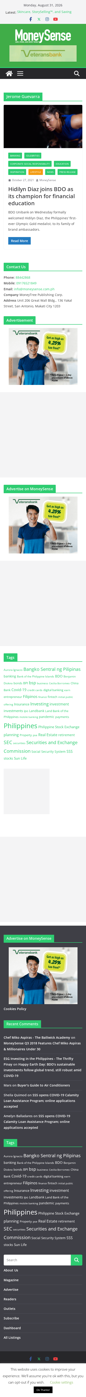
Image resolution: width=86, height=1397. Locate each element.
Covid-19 (18, 689)
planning (11, 734)
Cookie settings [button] (61, 1382)
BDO (59, 676)
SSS (70, 751)
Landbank (36, 711)
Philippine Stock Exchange (58, 727)
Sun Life (20, 758)
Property (26, 735)
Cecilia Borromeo (59, 683)
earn (67, 690)
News (50, 172)
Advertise (11, 1289)
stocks (8, 758)
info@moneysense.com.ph (34, 289)
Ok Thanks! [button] (43, 1390)
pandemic (46, 717)
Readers (10, 1299)
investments (13, 710)
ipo (26, 711)
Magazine (11, 1280)
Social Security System (48, 751)
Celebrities (32, 155)
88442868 (23, 277)
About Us (11, 1270)
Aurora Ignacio (13, 670)
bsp (32, 682)
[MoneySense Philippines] (9, 73)
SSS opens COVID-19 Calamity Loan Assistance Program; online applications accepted (41, 1101)
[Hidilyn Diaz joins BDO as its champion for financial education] (43, 126)
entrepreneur (13, 697)
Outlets (9, 1308)
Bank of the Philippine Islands (35, 676)
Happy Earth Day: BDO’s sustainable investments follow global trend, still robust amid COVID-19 (42, 1070)
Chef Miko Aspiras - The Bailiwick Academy (37, 1037)
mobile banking (28, 717)
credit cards (34, 690)
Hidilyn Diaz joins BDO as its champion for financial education (41, 196)
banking (10, 676)
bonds (18, 683)
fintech (52, 697)
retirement (66, 735)
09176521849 (26, 283)
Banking (15, 155)
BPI (25, 683)
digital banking (53, 690)
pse (35, 735)
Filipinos (30, 696)
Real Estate (47, 734)
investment (59, 704)
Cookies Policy (15, 1009)
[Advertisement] (43, 434)
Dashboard (12, 1328)
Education (62, 163)
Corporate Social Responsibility (30, 163)
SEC (8, 742)
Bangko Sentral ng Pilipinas (52, 669)
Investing (39, 704)
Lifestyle (35, 172)
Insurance (21, 704)
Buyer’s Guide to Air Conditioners (43, 1085)
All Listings (12, 1337)
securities (19, 743)
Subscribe (11, 1318)
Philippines (20, 725)
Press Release (67, 172)
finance (42, 697)
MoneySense (47, 180)
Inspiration (17, 172)
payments (62, 717)
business (42, 683)
